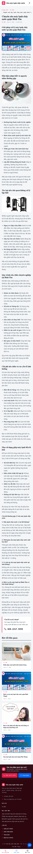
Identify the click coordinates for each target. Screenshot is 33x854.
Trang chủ (5, 10)
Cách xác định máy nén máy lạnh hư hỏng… (14, 814)
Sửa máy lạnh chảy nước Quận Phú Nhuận (15, 757)
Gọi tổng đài (5, 852)
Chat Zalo (26, 775)
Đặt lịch (27, 852)
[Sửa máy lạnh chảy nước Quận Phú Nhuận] (16, 743)
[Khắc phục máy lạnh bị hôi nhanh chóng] (16, 651)
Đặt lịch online (8, 837)
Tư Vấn (12, 10)
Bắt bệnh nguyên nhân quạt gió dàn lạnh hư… (15, 819)
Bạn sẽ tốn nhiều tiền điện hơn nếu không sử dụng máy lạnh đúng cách (16, 726)
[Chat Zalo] (29, 845)
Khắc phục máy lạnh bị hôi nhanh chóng (14, 665)
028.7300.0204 (8, 831)
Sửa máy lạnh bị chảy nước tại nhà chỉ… (13, 821)
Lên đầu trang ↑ (16, 846)
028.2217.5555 (14, 629)
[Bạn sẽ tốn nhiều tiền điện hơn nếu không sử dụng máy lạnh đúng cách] (16, 712)
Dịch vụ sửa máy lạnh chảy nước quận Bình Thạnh (15, 695)
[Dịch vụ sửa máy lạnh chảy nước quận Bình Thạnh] (16, 681)
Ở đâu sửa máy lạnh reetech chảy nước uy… (14, 816)
